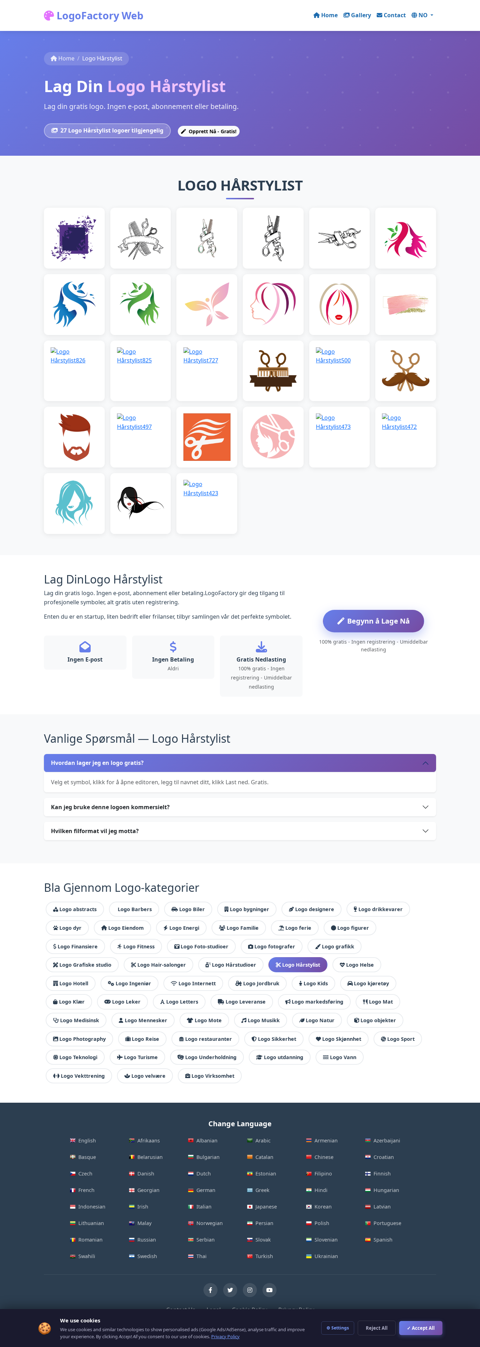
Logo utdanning (283, 1057)
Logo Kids (316, 983)
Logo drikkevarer (380, 909)
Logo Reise (145, 1039)
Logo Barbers (135, 909)
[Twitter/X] (230, 1290)
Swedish (147, 1256)
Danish (145, 1173)
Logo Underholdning (210, 1057)
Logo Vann (343, 1057)
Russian (146, 1239)
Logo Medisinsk (79, 1020)
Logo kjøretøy (371, 983)
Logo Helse (360, 964)
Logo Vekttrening (83, 1075)
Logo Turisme (141, 1057)
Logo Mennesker (146, 1020)
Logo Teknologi (78, 1057)
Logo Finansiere (78, 946)
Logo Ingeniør (133, 983)
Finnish (382, 1173)
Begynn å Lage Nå (378, 621)
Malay (144, 1223)
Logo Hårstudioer (234, 964)
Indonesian (91, 1206)
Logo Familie (243, 927)
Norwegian (209, 1223)
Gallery (361, 15)
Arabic (263, 1140)
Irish (142, 1206)
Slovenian (326, 1239)
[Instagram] (250, 1290)
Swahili (86, 1256)
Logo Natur (320, 1020)
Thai (201, 1256)
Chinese (323, 1157)
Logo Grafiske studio (85, 964)
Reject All (377, 1328)
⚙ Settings (337, 1328)
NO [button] (424, 15)
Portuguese (387, 1223)
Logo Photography (82, 1039)
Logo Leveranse (246, 1001)
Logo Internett (197, 983)
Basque (87, 1157)
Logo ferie (298, 927)
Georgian (148, 1190)
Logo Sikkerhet (277, 1039)
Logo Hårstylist (301, 964)
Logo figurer (353, 927)
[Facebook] (210, 1290)
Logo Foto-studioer (204, 946)
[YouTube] (269, 1290)
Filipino (323, 1173)
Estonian (265, 1173)
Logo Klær (72, 1001)
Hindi (320, 1190)
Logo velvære (148, 1075)
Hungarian (386, 1190)
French (86, 1190)
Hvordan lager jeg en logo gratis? (97, 763)
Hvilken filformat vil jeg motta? (95, 831)
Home (329, 15)
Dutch (203, 1173)
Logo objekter (378, 1020)
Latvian (382, 1206)
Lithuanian (91, 1223)
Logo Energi (184, 927)
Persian (264, 1223)
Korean (323, 1206)
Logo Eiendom (126, 927)
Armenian (326, 1140)
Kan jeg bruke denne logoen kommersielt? (110, 807)
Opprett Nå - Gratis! (211, 131)
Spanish (383, 1239)
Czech (85, 1173)
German (205, 1190)
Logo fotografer (274, 946)
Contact (395, 15)
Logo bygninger (249, 909)
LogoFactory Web (98, 15)
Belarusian (150, 1157)
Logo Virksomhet (213, 1075)
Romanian (90, 1239)
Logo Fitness (139, 946)
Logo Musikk (264, 1020)
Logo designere (314, 909)
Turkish (264, 1256)
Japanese (266, 1206)
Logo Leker (126, 1001)
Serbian (205, 1239)
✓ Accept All (421, 1328)
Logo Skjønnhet (341, 1039)
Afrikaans (148, 1140)
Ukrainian (326, 1256)
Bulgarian (208, 1157)
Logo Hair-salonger (161, 964)
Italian (204, 1206)
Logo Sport (401, 1039)
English (87, 1140)
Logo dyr (70, 927)
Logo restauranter (208, 1039)
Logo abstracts (78, 909)
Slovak (263, 1239)
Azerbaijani (387, 1140)
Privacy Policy (225, 1336)
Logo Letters (182, 1001)
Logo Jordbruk (261, 983)
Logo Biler (192, 909)
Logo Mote (208, 1020)
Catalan (264, 1157)
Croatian (384, 1157)
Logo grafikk (338, 946)
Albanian (207, 1140)
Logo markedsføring (317, 1001)
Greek (262, 1190)
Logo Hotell (73, 983)
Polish (321, 1223)
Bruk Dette (77, 249)
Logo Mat (381, 1001)
